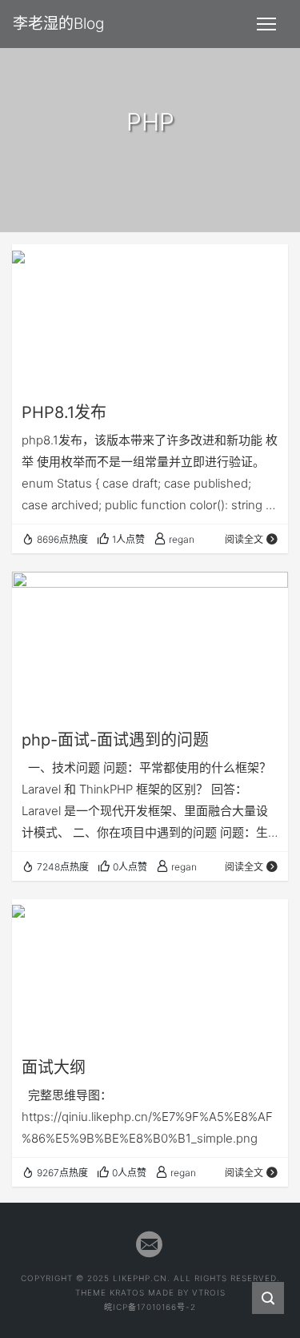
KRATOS (127, 1292)
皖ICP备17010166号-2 (150, 1307)
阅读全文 (244, 539)
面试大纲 (54, 1067)
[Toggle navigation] (266, 24)
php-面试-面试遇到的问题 (115, 739)
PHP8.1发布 (64, 412)
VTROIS (209, 1292)
